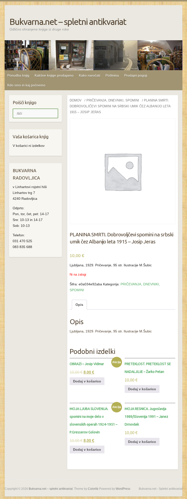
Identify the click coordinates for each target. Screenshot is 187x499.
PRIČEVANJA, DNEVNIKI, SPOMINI (112, 100)
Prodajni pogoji (135, 75)
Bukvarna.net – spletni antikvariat (67, 22)
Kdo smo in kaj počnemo (26, 85)
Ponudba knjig (18, 75)
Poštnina (112, 75)
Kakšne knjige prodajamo (54, 75)
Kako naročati (89, 75)
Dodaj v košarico (87, 381)
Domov (76, 100)
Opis (79, 305)
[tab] (79, 304)
